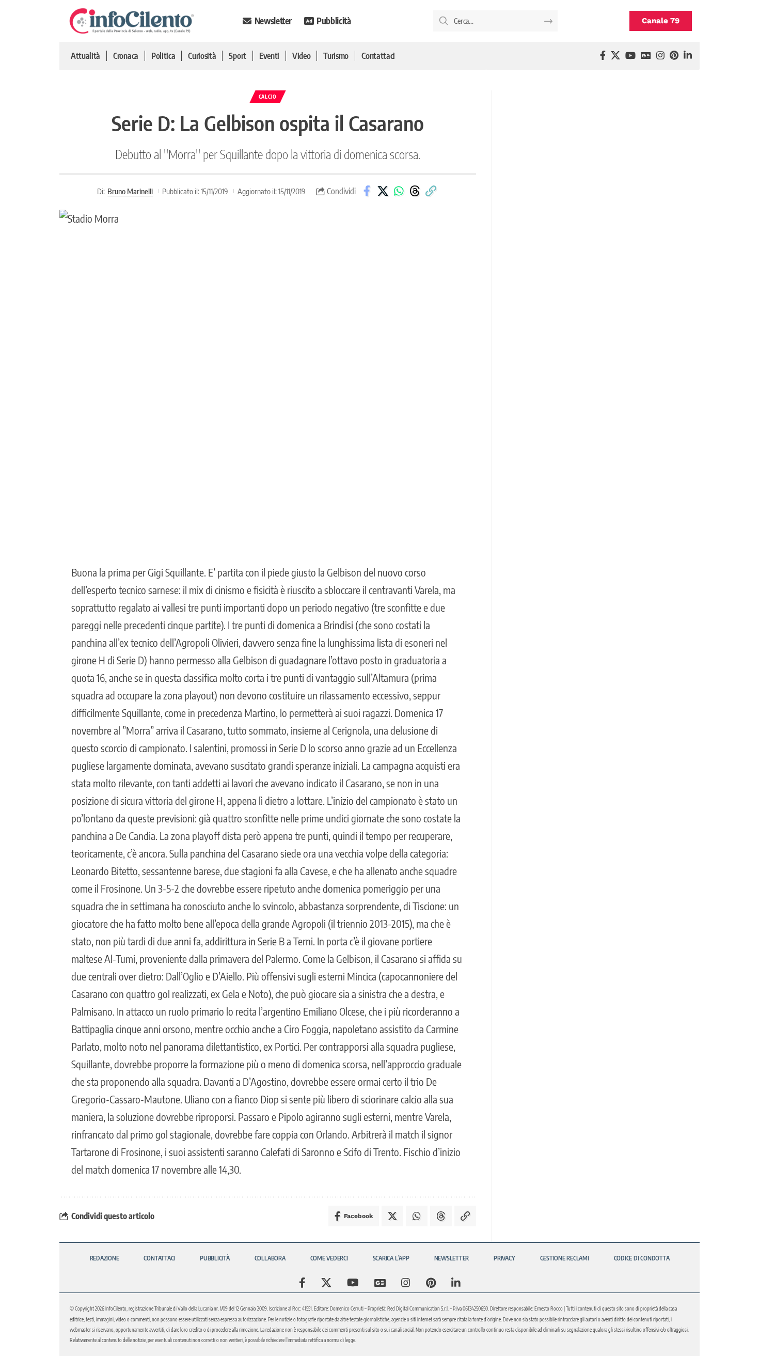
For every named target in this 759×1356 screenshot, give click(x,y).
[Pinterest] (674, 56)
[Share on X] (382, 191)
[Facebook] (602, 56)
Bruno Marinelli (130, 191)
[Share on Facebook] (366, 191)
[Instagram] (660, 56)
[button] (430, 191)
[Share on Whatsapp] (398, 191)
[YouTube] (630, 56)
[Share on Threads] (414, 191)
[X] (615, 56)
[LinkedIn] (687, 56)
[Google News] (646, 56)
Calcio (268, 96)
